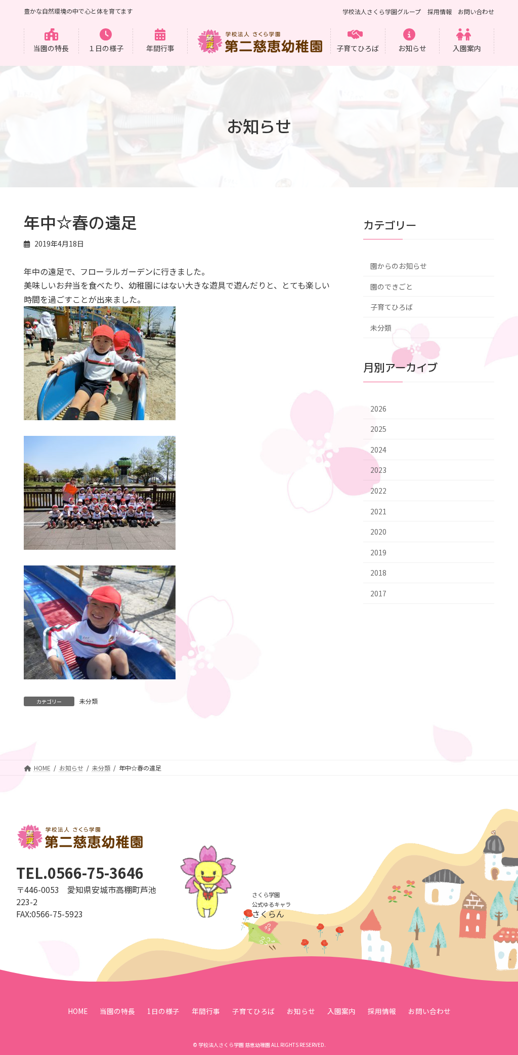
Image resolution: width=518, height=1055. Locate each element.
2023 (378, 470)
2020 (378, 532)
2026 (378, 408)
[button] (51, 41)
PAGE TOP (497, 1013)
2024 (378, 449)
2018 (378, 573)
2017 (378, 593)
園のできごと (391, 286)
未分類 (88, 701)
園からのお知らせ (398, 266)
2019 (378, 552)
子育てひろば (391, 307)
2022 (378, 490)
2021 (378, 511)
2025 (378, 429)
